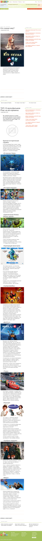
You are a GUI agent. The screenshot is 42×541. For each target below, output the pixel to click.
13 (8, 6)
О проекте (34, 528)
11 (19, 5)
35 (17, 7)
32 (14, 7)
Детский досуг (8, 26)
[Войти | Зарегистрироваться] (41, 2)
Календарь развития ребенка (31, 4)
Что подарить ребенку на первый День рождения (33, 46)
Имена (39, 5)
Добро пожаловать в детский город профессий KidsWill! (33, 39)
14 (9, 6)
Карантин (2, 8)
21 (17, 6)
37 (19, 7)
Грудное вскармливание (15, 529)
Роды (39, 4)
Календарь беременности (13, 4)
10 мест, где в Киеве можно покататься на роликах (31, 43)
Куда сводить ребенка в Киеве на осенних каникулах (33, 36)
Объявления (15, 1)
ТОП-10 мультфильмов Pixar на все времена (33, 30)
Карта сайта (34, 529)
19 (15, 6)
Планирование (3, 4)
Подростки (23, 531)
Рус (36, 1)
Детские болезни (24, 529)
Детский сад (24, 530)
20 (16, 6)
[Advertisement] (21, 18)
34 (16, 7)
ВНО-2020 (6, 8)
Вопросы (20, 1)
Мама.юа (2, 26)
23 (19, 6)
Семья (10, 1)
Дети (4, 26)
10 (18, 5)
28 (9, 7)
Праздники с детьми (14, 530)
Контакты (34, 531)
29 (10, 7)
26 (23, 6)
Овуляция (2, 5)
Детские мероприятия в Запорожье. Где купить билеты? (33, 33)
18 (14, 6)
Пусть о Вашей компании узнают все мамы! (34, 8)
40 (23, 7)
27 (8, 7)
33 (15, 7)
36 (18, 7)
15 (10, 6)
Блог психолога (13, 531)
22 (18, 6)
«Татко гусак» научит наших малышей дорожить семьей (31, 126)
